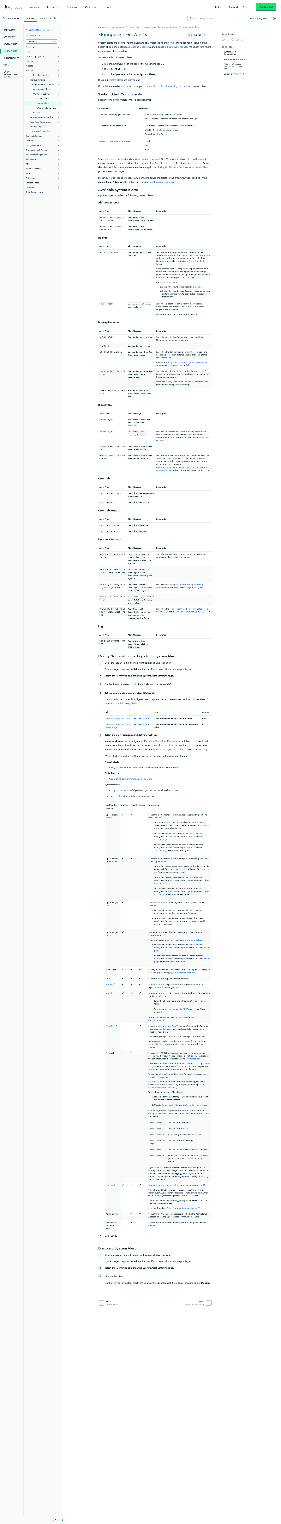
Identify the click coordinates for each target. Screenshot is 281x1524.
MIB (158, 972)
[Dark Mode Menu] (274, 18)
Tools (7, 65)
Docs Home (103, 27)
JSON (188, 1056)
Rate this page (228, 34)
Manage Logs (36, 126)
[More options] (205, 35)
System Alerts (43, 103)
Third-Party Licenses (35, 192)
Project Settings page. (158, 1077)
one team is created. (192, 940)
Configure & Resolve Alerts (166, 27)
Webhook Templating (46, 108)
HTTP (159, 1053)
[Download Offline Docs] (55, 1519)
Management (118, 27)
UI (162, 63)
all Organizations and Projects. (135, 778)
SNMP (108, 970)
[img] (223, 39)
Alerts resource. (193, 1059)
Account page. (161, 839)
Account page (160, 850)
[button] (220, 7)
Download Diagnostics (40, 131)
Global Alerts (43, 98)
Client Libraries (11, 58)
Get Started (266, 7)
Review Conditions (41, 89)
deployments (176, 46)
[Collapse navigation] (62, 1519)
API (172, 987)
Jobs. (196, 314)
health (126, 790)
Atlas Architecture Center (10, 74)
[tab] (30, 18)
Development (10, 44)
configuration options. (162, 181)
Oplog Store (194, 261)
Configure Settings (190, 27)
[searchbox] (216, 18)
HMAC (179, 1173)
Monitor (147, 27)
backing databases (197, 609)
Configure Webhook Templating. (163, 1087)
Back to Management (39, 30)
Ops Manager (134, 27)
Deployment (10, 37)
